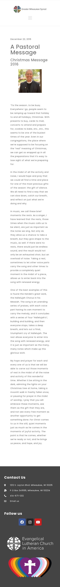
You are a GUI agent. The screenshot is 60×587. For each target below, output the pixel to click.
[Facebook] (22, 522)
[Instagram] (30, 522)
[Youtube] (37, 522)
